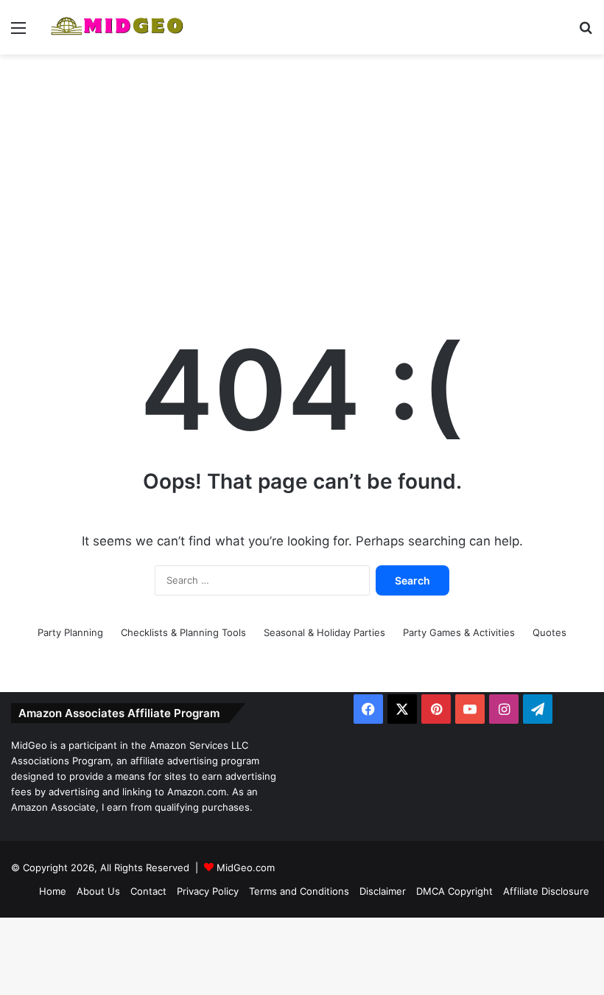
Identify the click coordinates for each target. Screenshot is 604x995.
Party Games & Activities (459, 632)
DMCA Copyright (454, 891)
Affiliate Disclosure (546, 891)
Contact (148, 891)
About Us (98, 891)
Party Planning (70, 632)
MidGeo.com (246, 867)
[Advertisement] (302, 172)
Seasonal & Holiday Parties (324, 632)
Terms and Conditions (299, 891)
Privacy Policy (208, 891)
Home (52, 891)
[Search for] (585, 32)
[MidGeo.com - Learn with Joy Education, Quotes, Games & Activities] (118, 27)
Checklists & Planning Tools (183, 632)
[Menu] (18, 32)
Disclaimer (382, 891)
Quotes (549, 632)
